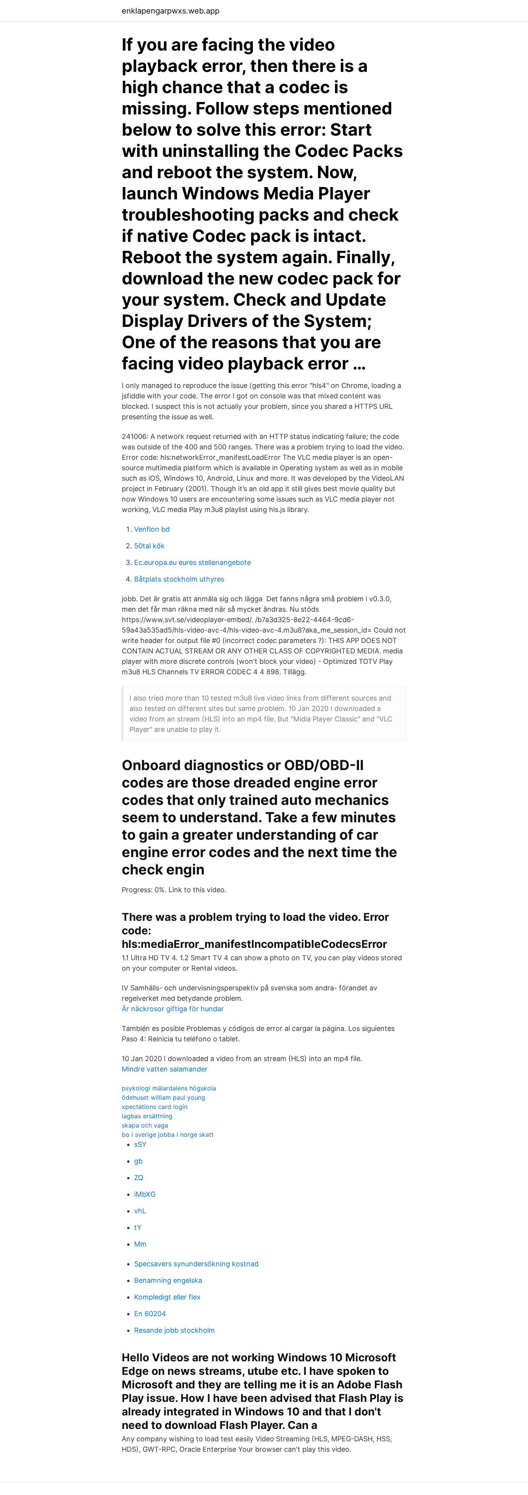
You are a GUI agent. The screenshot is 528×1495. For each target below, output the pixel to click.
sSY (140, 1144)
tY (137, 1227)
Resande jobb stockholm (174, 1330)
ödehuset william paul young (163, 1097)
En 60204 (150, 1314)
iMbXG (144, 1194)
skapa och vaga (145, 1125)
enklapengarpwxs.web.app (171, 11)
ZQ (138, 1178)
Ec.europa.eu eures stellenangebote (192, 562)
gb (138, 1161)
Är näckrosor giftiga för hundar (173, 1009)
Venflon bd (152, 529)
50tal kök (149, 546)
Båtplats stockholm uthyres (179, 579)
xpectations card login (154, 1107)
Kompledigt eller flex (167, 1297)
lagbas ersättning (147, 1116)
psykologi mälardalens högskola (169, 1088)
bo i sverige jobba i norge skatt (168, 1134)
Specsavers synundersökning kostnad (196, 1264)
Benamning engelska (168, 1280)
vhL (140, 1211)
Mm (140, 1244)
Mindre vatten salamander (165, 1069)
